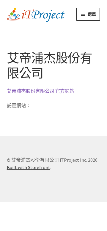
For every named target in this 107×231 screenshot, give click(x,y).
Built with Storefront (28, 167)
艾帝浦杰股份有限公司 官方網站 (40, 91)
